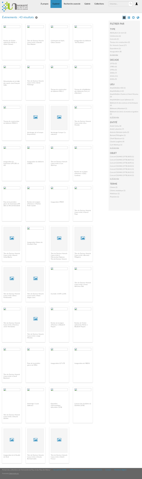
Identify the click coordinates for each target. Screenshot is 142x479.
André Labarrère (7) (117, 129)
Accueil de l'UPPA (60, 470)
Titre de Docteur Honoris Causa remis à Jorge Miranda (35, 336)
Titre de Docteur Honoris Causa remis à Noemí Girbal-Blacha (11, 255)
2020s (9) (113, 79)
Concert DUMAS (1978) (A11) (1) (122, 169)
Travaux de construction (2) (120, 42)
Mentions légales (120, 470)
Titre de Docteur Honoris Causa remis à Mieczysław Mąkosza (59, 255)
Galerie (87, 4)
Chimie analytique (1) (117, 190)
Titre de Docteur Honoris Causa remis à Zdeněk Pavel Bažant (35, 42)
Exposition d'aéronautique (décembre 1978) (56, 405)
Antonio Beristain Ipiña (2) (119, 132)
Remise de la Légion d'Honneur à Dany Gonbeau (81, 173)
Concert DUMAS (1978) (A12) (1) (122, 172)
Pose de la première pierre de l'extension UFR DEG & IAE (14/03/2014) (11, 203)
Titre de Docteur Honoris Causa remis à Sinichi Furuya (59, 457)
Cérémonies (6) (115, 36)
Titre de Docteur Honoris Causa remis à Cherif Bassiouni (11, 376)
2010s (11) (114, 76)
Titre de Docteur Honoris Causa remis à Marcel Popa (82, 212)
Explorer (56, 4)
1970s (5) (113, 63)
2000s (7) (113, 73)
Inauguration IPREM (57, 202)
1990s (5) (113, 70)
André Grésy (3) (115, 126)
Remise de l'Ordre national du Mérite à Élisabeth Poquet (81, 324)
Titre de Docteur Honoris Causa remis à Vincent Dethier (11, 416)
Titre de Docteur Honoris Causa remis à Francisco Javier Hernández (11, 324)
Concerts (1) (114, 39)
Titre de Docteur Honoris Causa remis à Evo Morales (82, 123)
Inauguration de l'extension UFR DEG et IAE (11, 163)
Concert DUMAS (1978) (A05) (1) (122, 156)
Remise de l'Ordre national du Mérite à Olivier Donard (10, 42)
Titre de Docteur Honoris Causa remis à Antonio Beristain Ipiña (35, 457)
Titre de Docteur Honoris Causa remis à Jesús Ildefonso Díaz (82, 284)
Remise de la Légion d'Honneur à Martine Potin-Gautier (34, 203)
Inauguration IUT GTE (58, 363)
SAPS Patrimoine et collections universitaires (86, 470)
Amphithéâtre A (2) (117, 91)
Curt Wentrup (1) (116, 145)
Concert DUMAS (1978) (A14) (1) (122, 175)
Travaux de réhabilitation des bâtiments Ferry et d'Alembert (82, 91)
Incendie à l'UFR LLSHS (58, 294)
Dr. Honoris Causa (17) (118, 45)
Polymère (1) (114, 197)
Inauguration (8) (115, 51)
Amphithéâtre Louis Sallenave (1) (122, 100)
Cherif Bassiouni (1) (117, 138)
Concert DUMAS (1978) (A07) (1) (122, 160)
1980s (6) (113, 66)
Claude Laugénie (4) (117, 141)
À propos (44, 4)
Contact (108, 470)
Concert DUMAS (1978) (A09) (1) (122, 163)
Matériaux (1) (115, 193)
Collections (99, 4)
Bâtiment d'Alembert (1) (118, 108)
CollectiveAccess (14, 473)
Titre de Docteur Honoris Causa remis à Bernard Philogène (82, 255)
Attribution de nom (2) (118, 33)
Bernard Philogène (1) (118, 135)
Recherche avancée (72, 4)
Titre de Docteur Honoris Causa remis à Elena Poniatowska (11, 295)
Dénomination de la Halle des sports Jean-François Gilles (11, 83)
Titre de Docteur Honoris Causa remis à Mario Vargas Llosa (35, 295)
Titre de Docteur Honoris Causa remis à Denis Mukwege (35, 82)
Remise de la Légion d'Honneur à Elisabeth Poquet (58, 324)
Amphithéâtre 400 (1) (117, 88)
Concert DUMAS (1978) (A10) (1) (122, 166)
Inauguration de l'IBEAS (82, 363)
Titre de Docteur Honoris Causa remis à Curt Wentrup (59, 163)
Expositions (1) (115, 48)
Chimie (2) (113, 187)
